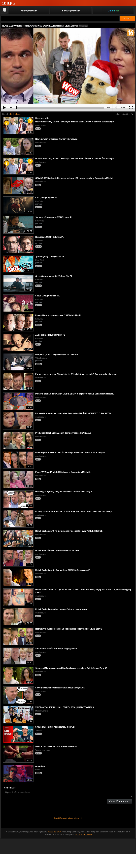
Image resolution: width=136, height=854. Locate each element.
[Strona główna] (8, 3)
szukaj (127, 18)
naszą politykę (54, 832)
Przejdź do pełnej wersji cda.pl (68, 818)
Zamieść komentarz (119, 801)
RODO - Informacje (83, 834)
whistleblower (15, 114)
